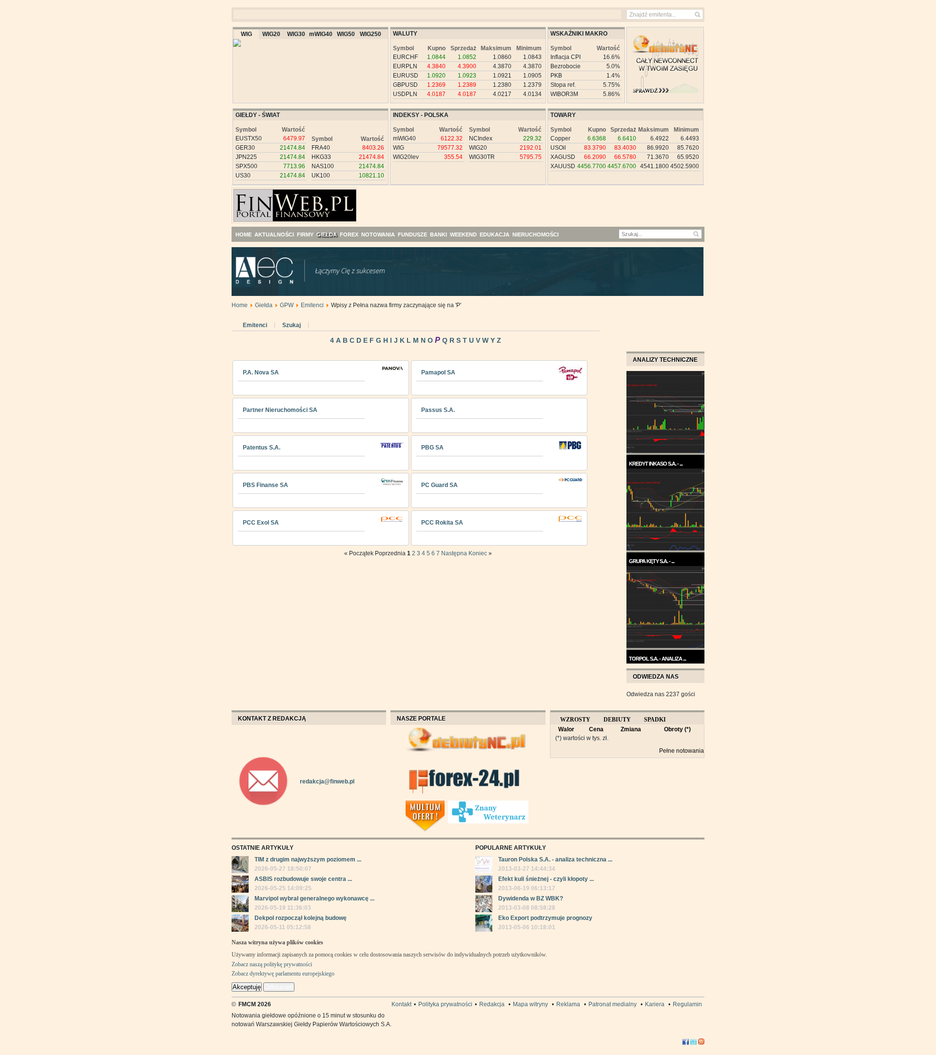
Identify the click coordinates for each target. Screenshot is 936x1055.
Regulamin (687, 1004)
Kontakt (401, 1004)
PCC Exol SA (261, 522)
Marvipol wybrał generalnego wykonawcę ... (314, 898)
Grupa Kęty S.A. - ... (651, 561)
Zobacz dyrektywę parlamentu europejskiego (283, 973)
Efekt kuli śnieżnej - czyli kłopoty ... (546, 879)
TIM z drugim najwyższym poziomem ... (307, 859)
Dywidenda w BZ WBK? (530, 898)
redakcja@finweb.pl (327, 781)
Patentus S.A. (261, 447)
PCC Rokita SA (442, 522)
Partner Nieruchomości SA (280, 410)
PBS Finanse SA (265, 485)
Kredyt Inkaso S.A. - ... (655, 464)
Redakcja (492, 1004)
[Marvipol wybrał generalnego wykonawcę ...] (240, 905)
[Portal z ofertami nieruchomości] (445, 804)
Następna (454, 553)
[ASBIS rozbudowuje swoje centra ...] (240, 885)
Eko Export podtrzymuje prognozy (545, 918)
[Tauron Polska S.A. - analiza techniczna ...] (483, 866)
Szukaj (291, 325)
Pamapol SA (438, 372)
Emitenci (312, 305)
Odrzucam (278, 987)
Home (240, 305)
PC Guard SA (439, 485)
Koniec (477, 553)
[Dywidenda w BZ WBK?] (483, 905)
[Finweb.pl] (260, 201)
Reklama (568, 1004)
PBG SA (432, 447)
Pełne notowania (681, 750)
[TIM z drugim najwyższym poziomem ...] (240, 866)
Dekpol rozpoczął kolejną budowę (300, 918)
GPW (286, 305)
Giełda (264, 305)
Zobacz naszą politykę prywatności (272, 964)
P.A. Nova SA (261, 372)
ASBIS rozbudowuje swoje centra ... (303, 879)
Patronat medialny (612, 1004)
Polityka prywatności (445, 1004)
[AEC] (475, 294)
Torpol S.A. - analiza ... (657, 659)
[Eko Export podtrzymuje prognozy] (483, 924)
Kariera (654, 1004)
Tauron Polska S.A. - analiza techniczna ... (555, 859)
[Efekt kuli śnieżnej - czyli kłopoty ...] (483, 885)
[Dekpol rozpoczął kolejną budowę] (240, 924)
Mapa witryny (530, 1004)
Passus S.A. (438, 410)
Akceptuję (247, 987)
